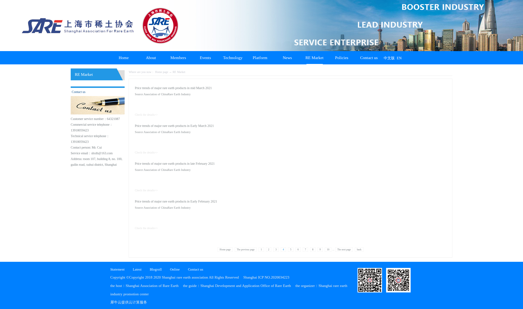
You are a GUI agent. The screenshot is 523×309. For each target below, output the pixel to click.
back (359, 249)
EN (399, 58)
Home (124, 57)
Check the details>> (146, 114)
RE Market (179, 72)
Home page (225, 249)
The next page (344, 249)
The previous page (246, 249)
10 (328, 249)
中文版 (389, 58)
